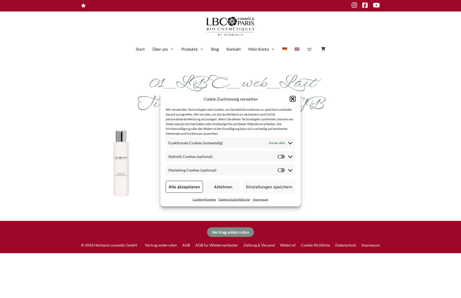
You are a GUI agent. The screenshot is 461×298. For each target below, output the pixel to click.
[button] (292, 98)
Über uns (160, 49)
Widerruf (288, 245)
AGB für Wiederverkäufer (216, 245)
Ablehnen (223, 186)
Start (140, 49)
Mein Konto (258, 49)
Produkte (189, 49)
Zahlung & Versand (259, 245)
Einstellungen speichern (269, 186)
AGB (186, 245)
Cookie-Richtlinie (315, 245)
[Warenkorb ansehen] (323, 49)
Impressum (260, 199)
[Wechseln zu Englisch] (297, 49)
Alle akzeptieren (184, 186)
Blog (215, 49)
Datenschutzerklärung (234, 199)
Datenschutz (345, 245)
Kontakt (233, 49)
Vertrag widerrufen (230, 232)
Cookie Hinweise (204, 199)
